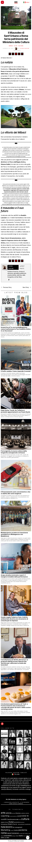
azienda (8, 813)
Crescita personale (13, 819)
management (18, 827)
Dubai (11, 822)
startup (13, 835)
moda (11, 830)
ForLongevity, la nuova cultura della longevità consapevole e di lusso (14, 452)
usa (5, 837)
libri (14, 827)
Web (8, 837)
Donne (6, 822)
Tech (24, 835)
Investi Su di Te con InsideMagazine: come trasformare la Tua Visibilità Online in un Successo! (16, 329)
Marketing (5, 830)
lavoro (9, 826)
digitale (3, 822)
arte (3, 812)
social (20, 833)
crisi (20, 819)
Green (10, 824)
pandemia (22, 830)
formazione (4, 824)
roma (4, 832)
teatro (21, 836)
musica (16, 830)
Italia (3, 827)
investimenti (27, 824)
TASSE (17, 835)
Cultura (20, 45)
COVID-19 (25, 816)
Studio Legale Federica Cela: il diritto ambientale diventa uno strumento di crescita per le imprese (14, 618)
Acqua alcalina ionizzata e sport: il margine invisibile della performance (14, 576)
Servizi (11, 45)
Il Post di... (15, 824)
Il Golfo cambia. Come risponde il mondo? (16, 371)
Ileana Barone (24, 48)
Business (18, 813)
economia (17, 822)
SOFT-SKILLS (25, 833)
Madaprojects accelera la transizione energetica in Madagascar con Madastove (14, 534)
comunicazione (13, 816)
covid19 (3, 819)
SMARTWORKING (13, 833)
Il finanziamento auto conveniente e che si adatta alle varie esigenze (15, 492)
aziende (13, 813)
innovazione (21, 824)
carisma (23, 813)
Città (15, 45)
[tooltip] (10, 54)
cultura (25, 818)
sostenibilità (7, 836)
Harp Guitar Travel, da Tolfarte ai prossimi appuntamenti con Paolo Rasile (15, 411)
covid (19, 816)
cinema (27, 813)
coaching (5, 816)
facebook (22, 822)
